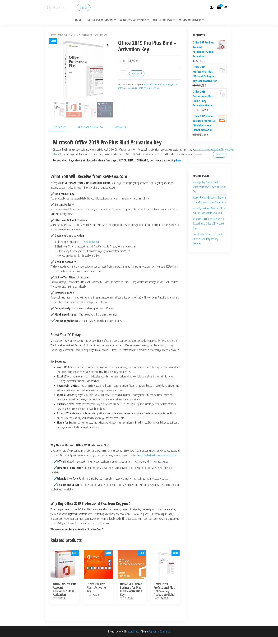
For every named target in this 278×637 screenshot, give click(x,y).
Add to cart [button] (65, 571)
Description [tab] (60, 127)
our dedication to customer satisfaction (158, 455)
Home (53, 35)
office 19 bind (154, 88)
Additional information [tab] (90, 127)
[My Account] (211, 7)
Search (83, 7)
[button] (107, 45)
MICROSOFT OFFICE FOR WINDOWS (157, 84)
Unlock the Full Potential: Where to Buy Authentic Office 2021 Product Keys (208, 223)
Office (146, 88)
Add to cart (137, 73)
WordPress (133, 631)
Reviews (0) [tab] (120, 127)
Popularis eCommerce (159, 631)
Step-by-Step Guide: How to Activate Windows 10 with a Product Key (209, 186)
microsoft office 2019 (134, 88)
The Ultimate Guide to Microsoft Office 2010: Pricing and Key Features (208, 238)
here (178, 160)
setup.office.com (92, 242)
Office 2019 (63, 35)
